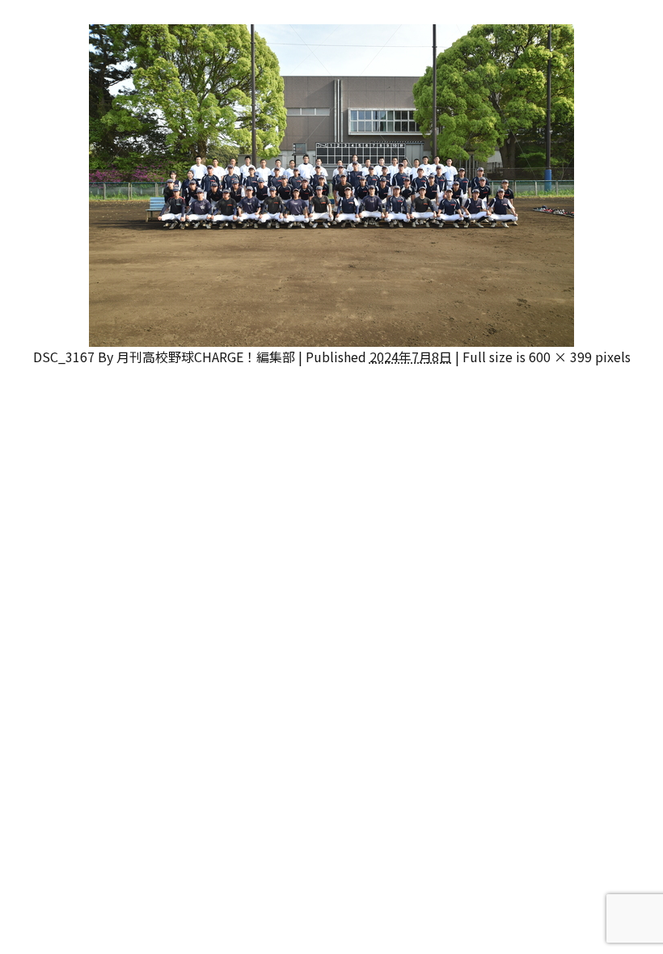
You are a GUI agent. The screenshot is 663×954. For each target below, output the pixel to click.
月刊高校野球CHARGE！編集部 (205, 356)
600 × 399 (560, 356)
